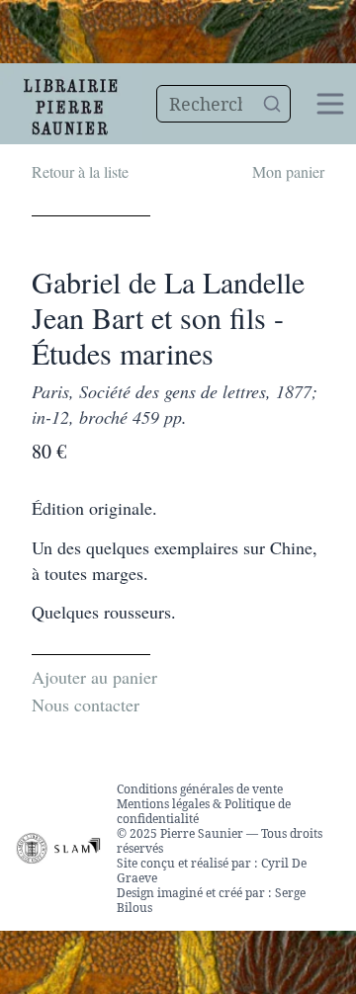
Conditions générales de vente (200, 789)
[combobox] (224, 104)
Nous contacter (85, 704)
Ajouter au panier (94, 677)
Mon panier (288, 171)
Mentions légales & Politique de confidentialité (204, 811)
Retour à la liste (80, 171)
